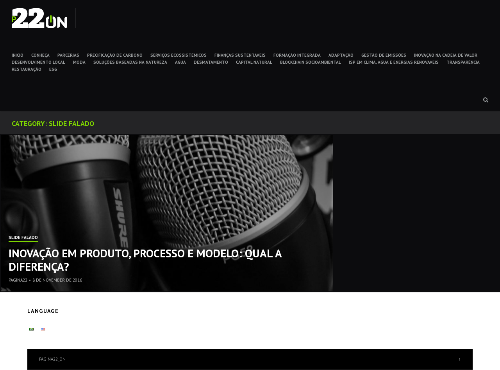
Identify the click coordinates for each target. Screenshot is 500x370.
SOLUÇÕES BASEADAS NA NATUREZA (130, 62)
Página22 (18, 280)
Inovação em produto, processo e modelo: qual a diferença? (145, 260)
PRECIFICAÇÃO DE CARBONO (115, 55)
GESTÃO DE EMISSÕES (383, 55)
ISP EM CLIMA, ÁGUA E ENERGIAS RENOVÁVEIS (394, 62)
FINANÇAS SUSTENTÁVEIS (240, 55)
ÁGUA (180, 62)
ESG (53, 69)
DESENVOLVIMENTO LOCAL (38, 62)
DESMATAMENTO (211, 62)
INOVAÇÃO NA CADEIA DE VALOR (445, 55)
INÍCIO (17, 55)
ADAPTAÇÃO (341, 55)
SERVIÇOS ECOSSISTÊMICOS (178, 55)
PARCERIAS (68, 55)
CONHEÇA (40, 55)
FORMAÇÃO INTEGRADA (297, 55)
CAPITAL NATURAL (254, 62)
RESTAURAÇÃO (26, 69)
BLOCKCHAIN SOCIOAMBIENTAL (310, 62)
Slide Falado (23, 237)
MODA (79, 62)
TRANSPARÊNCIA (463, 62)
